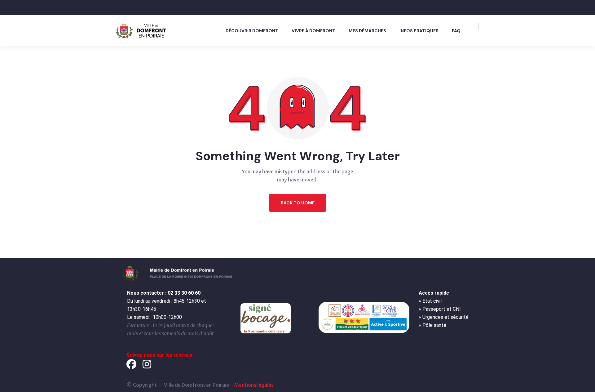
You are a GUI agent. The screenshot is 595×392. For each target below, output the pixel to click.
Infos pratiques (419, 30)
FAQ (456, 30)
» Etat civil (430, 301)
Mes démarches (367, 30)
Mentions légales (254, 385)
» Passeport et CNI (440, 309)
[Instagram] (147, 364)
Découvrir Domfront (252, 30)
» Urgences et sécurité (444, 317)
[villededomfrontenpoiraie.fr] (142, 30)
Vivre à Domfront (313, 30)
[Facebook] (131, 364)
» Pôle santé (432, 325)
